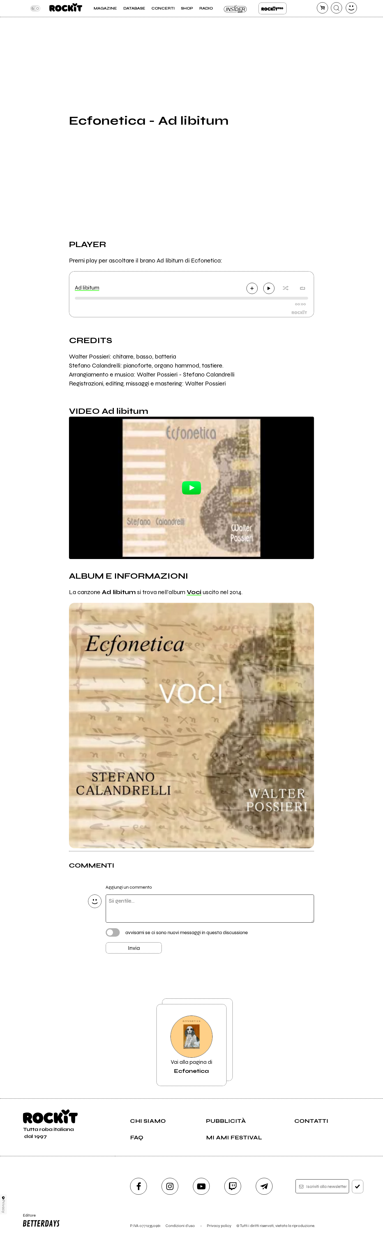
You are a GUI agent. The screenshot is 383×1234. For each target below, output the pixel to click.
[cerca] (336, 7)
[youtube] (201, 1186)
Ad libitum (87, 287)
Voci (194, 592)
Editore (27, 1217)
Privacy (3, 1206)
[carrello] (322, 7)
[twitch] (232, 1186)
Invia (134, 948)
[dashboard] (351, 7)
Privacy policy (219, 1225)
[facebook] (138, 1186)
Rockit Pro (273, 8)
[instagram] (169, 1186)
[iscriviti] (357, 1186)
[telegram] (264, 1186)
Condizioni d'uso (180, 1225)
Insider (236, 8)
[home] (65, 8)
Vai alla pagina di (191, 1067)
